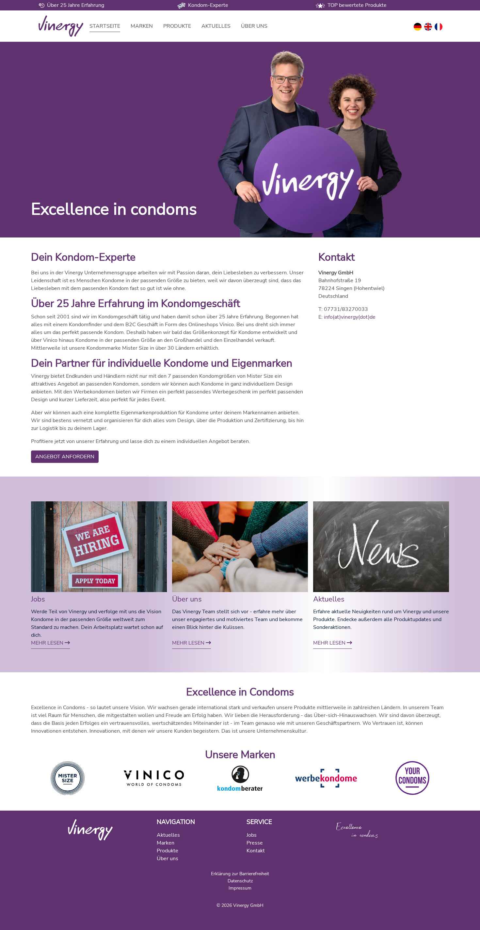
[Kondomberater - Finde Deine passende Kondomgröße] (240, 777)
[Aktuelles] (381, 546)
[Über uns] (240, 546)
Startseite (104, 26)
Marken (142, 26)
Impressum (240, 888)
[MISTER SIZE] (90, 829)
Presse (255, 842)
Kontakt (256, 850)
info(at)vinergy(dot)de (350, 317)
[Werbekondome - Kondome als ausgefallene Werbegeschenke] (326, 777)
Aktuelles (216, 26)
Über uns (254, 26)
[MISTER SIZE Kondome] (68, 777)
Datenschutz (240, 880)
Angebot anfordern (64, 456)
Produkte (177, 26)
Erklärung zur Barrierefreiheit (240, 873)
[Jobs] (99, 546)
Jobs (38, 599)
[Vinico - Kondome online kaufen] (154, 777)
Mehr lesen (48, 643)
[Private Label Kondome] (412, 777)
